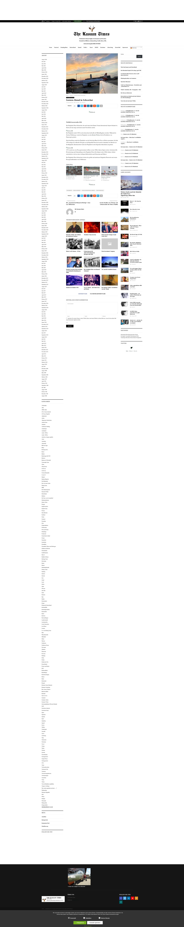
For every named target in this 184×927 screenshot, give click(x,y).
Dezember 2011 (45, 367)
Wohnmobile (44, 821)
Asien (43, 457)
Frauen (43, 556)
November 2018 (45, 273)
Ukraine (43, 768)
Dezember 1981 (45, 411)
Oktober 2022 (44, 174)
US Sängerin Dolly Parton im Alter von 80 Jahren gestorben (130, 92)
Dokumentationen (45, 518)
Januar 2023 (44, 168)
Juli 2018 (43, 281)
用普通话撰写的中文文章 (47, 825)
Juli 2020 (43, 231)
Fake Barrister (44, 530)
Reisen (43, 694)
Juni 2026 (44, 81)
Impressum (125, 65)
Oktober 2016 (44, 323)
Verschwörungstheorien (46, 791)
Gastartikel (117, 65)
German (134, 66)
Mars (43, 650)
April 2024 (44, 136)
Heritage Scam (45, 577)
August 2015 (44, 348)
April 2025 (44, 111)
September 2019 (45, 252)
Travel (43, 762)
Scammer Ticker (45, 720)
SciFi (43, 724)
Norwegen (44, 665)
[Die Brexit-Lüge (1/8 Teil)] (125, 254)
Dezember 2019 (45, 245)
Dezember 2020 (45, 220)
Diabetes (43, 514)
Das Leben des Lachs (135, 227)
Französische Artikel (46, 554)
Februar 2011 (44, 376)
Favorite (135, 369)
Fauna (43, 535)
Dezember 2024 (45, 119)
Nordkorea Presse (45, 663)
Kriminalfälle (44, 625)
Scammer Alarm (45, 718)
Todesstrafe (44, 757)
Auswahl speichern (94, 922)
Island (43, 598)
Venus (43, 783)
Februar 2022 (44, 191)
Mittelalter (44, 654)
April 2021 (44, 212)
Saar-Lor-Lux (44, 713)
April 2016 (44, 336)
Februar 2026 (44, 90)
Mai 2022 (44, 184)
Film (43, 541)
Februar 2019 (44, 266)
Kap (42, 615)
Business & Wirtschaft (46, 478)
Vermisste (44, 789)
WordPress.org (45, 844)
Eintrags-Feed (45, 838)
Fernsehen (44, 539)
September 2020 (45, 226)
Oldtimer (43, 667)
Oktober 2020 (44, 224)
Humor (43, 583)
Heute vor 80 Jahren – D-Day (73, 269)
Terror (43, 751)
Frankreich (44, 551)
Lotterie (43, 646)
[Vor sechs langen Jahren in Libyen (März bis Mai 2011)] (125, 288)
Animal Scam (44, 440)
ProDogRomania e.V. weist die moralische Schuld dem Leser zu (130, 129)
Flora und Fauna (45, 547)
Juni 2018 (44, 283)
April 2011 (44, 372)
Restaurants (44, 699)
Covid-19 (43, 493)
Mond (43, 657)
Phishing (43, 673)
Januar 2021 (44, 218)
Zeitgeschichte (45, 823)
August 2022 (44, 178)
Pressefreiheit (44, 682)
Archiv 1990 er (45, 453)
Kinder (43, 617)
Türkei (43, 766)
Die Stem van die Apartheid (47, 516)
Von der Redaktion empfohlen (48, 802)
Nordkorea (44, 661)
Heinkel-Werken (96, 153)
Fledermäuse (44, 545)
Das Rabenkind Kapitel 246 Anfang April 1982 (131, 88)
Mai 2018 (44, 285)
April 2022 (44, 186)
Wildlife (43, 816)
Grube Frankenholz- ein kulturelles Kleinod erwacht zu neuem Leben (136, 279)
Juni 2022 (44, 182)
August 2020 (44, 229)
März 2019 (44, 264)
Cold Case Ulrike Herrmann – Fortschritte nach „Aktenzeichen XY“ (131, 103)
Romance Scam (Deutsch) (47, 703)
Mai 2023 (44, 159)
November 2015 (45, 342)
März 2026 (44, 88)
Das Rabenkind (45, 499)
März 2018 (44, 289)
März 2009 (44, 390)
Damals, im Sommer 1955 (72, 305)
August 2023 (44, 153)
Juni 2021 (44, 208)
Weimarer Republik (46, 810)
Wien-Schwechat (99, 208)
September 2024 (45, 126)
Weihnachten (44, 808)
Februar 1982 (44, 409)
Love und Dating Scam (46, 648)
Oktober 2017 (44, 300)
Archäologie (44, 446)
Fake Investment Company (108, 269)
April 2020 (44, 237)
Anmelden (44, 834)
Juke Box (43, 608)
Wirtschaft (44, 818)
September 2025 (45, 100)
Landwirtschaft (45, 638)
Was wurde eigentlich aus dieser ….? (49, 806)
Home (50, 65)
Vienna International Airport (88, 208)
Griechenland (44, 568)
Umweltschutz (44, 772)
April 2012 (44, 361)
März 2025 (44, 113)
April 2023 (44, 161)
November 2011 (45, 369)
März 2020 (44, 239)
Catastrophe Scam (45, 480)
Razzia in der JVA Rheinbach (130, 152)
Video (43, 797)
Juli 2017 (43, 306)
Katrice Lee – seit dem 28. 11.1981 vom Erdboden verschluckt (136, 340)
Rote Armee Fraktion (46, 707)
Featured (56, 65)
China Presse (44, 484)
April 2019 (44, 262)
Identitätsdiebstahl (45, 585)
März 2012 (44, 363)
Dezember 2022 (45, 170)
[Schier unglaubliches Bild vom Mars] (125, 305)
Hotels (43, 581)
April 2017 (44, 313)
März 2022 (44, 189)
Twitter (123, 361)
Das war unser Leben (46, 501)
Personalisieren (87, 926)
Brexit (43, 469)
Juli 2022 (43, 180)
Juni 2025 (44, 107)
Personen (43, 671)
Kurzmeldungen (45, 636)
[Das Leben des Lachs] (125, 229)
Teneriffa (43, 749)
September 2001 (45, 392)
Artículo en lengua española (47, 455)
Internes (43, 591)
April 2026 (44, 86)
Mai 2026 (44, 83)
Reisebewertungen (45, 692)
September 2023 (45, 151)
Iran (42, 596)
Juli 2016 (43, 329)
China (43, 482)
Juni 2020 (44, 233)
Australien (44, 459)
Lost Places (44, 644)
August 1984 (44, 407)
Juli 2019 (43, 256)
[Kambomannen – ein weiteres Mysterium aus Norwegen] (125, 313)
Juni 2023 (44, 157)
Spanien (43, 734)
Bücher (43, 472)
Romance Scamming (46, 705)
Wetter (43, 814)
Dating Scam (44, 503)
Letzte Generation (45, 642)
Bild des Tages (45, 463)
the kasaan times (70, 120)
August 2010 (44, 382)
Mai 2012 (44, 359)
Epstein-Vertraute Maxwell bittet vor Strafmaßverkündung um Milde (74, 289)
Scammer (43, 715)
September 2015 (45, 346)
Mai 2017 (44, 311)
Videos (43, 800)
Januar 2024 (44, 142)
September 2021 (45, 201)
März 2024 (44, 138)
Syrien (43, 743)
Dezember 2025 (45, 94)
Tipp (43, 755)
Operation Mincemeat (125, 99)
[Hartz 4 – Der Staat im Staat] (125, 221)
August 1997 (44, 397)
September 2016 (45, 325)
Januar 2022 (44, 193)
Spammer (44, 732)
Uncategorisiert (72, 115)
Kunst (91, 65)
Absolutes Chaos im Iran (90, 252)
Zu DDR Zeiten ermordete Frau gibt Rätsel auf (135, 331)
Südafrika (44, 739)
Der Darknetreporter (46, 507)
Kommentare (82, 312)
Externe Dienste (105, 918)
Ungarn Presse (45, 776)
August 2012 (44, 355)
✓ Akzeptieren (80, 922)
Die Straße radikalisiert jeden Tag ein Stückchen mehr (135, 262)
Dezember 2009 (45, 386)
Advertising (110, 65)
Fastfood (43, 533)
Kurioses (43, 633)
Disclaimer (102, 65)
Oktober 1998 (44, 395)
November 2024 (45, 121)
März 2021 (44, 214)
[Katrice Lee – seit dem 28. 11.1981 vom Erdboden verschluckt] (125, 340)
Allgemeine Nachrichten (47, 438)
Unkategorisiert (45, 778)
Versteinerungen (45, 793)
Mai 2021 (44, 210)
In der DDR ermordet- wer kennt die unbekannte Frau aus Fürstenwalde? (136, 322)
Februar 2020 (44, 241)
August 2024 (44, 128)
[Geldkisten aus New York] (74, 188)
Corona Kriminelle (45, 490)
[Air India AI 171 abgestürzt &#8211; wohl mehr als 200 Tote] (92, 188)
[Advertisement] (92, 28)
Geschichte (44, 560)
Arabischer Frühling (46, 444)
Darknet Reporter (45, 497)
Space (43, 730)
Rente (43, 697)
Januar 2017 (44, 319)
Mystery (43, 659)
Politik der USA (45, 680)
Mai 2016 (44, 334)
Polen (43, 675)
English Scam (44, 526)
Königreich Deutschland (46, 623)
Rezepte (43, 701)
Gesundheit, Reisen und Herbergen (49, 564)
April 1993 (44, 399)
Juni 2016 (44, 332)
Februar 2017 (44, 317)
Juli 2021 (43, 205)
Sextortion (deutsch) (46, 726)
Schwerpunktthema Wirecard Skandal (49, 722)
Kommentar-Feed (45, 841)
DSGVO (96, 65)
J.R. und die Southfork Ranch (109, 287)
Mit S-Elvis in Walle (134, 269)
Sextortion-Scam (45, 728)
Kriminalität (44, 629)
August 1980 (44, 414)
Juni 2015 (44, 350)
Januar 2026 (44, 92)
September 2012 (45, 353)
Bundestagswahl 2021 (46, 474)
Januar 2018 (44, 294)
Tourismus (44, 760)
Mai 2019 (44, 260)
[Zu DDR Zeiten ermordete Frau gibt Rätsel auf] (125, 331)
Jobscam (43, 606)
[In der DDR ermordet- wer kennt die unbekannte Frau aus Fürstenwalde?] (125, 322)
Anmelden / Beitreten (67, 39)
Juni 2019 (44, 258)
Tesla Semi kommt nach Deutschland (93, 39)
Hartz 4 (43, 572)
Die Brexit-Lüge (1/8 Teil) (136, 252)
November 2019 (45, 247)
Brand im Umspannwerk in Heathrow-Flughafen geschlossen (109, 194)
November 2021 (45, 197)
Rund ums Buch (45, 709)
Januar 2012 (44, 365)
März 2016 (44, 338)
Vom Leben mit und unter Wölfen (128, 119)
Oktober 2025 (44, 98)
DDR (43, 505)
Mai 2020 (44, 235)
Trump (43, 764)
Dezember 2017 (45, 296)
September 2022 (45, 176)
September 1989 (45, 403)
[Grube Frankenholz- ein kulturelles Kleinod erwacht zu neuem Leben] (125, 279)
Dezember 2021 (45, 195)
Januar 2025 (44, 117)
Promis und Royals (45, 684)
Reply (127, 369)
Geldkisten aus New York (71, 194)
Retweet (131, 369)
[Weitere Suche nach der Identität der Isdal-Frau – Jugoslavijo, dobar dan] (131, 201)
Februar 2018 (44, 292)
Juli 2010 (43, 384)
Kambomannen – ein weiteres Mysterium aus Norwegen (135, 313)
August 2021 (44, 203)
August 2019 (44, 254)
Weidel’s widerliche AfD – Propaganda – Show (131, 107)
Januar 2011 (44, 378)
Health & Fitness (45, 575)
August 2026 (44, 77)
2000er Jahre (44, 427)
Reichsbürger (44, 690)
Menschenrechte (45, 652)
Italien (43, 602)
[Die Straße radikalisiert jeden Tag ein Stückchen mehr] (125, 262)
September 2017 (45, 302)
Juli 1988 (43, 405)
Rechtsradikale (45, 688)
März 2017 (44, 315)
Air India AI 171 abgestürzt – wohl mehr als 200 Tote (91, 194)
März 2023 (44, 163)
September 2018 (45, 277)
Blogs (43, 465)
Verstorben (44, 795)
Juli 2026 (43, 79)
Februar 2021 (44, 216)
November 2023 (45, 147)
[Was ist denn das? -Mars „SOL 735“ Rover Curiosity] (125, 245)
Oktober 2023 (44, 149)
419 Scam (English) (46, 432)
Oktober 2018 (44, 275)
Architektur (44, 448)
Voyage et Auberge (45, 804)
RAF (43, 686)
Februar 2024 (44, 140)
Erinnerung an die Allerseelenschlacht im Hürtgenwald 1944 (89, 271)
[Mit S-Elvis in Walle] (125, 271)
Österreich (69, 208)
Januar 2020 (44, 243)
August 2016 (44, 327)
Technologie (44, 747)
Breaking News (64, 65)
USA (43, 781)
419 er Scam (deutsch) (46, 430)
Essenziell (73, 918)
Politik (85, 65)
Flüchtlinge (44, 549)
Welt (43, 812)
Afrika (43, 436)
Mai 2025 (44, 109)
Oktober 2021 (44, 199)
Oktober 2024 (44, 123)
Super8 (43, 741)
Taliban (43, 745)
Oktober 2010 (44, 380)
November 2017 (45, 298)
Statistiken (88, 918)
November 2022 (45, 172)
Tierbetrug (44, 753)
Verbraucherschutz (45, 785)
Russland (43, 711)
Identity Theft (44, 587)
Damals (67, 115)
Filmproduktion (45, 543)
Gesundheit (44, 562)
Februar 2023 (44, 165)
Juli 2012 (43, 357)
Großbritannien (45, 570)
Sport (43, 736)
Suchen (122, 72)
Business (43, 476)
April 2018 (44, 287)
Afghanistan (44, 434)
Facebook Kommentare (98, 312)
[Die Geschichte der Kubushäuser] (125, 237)
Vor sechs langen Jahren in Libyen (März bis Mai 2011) (135, 288)
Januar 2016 (44, 340)
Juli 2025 (43, 105)
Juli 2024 (43, 130)
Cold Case (44, 486)
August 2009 (44, 388)
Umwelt (79, 65)
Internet (43, 594)
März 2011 (44, 374)
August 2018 (44, 279)
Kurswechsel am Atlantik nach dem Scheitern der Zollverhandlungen (131, 114)
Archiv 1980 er (45, 451)
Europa (43, 528)
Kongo (43, 621)
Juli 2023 (43, 155)
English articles (45, 524)
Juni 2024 (44, 132)
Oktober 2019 (44, 250)
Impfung (43, 589)
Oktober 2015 (44, 344)
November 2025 (45, 96)
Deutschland (73, 65)
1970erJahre (44, 423)
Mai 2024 (44, 134)
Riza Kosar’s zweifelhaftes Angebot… (131, 156)
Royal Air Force (77, 208)
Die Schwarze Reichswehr (126, 111)
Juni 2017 (44, 308)
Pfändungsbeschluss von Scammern (128, 96)
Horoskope (44, 579)
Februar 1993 (44, 401)
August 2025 (44, 102)
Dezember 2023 (45, 144)
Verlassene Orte (45, 787)
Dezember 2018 (45, 271)
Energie (43, 522)
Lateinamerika (45, 640)
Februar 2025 (44, 115)
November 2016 (45, 321)
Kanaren (43, 612)
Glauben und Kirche (46, 566)
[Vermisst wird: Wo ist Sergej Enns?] (125, 297)
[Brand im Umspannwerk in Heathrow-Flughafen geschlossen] (109, 188)
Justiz (43, 610)
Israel (43, 600)
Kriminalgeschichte (46, 627)
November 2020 (45, 222)
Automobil (44, 461)
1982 (43, 425)
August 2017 (44, 304)
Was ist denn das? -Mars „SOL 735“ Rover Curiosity (135, 245)
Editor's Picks (44, 520)
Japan (43, 604)
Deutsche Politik (45, 509)
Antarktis (43, 442)
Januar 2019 (44, 268)
